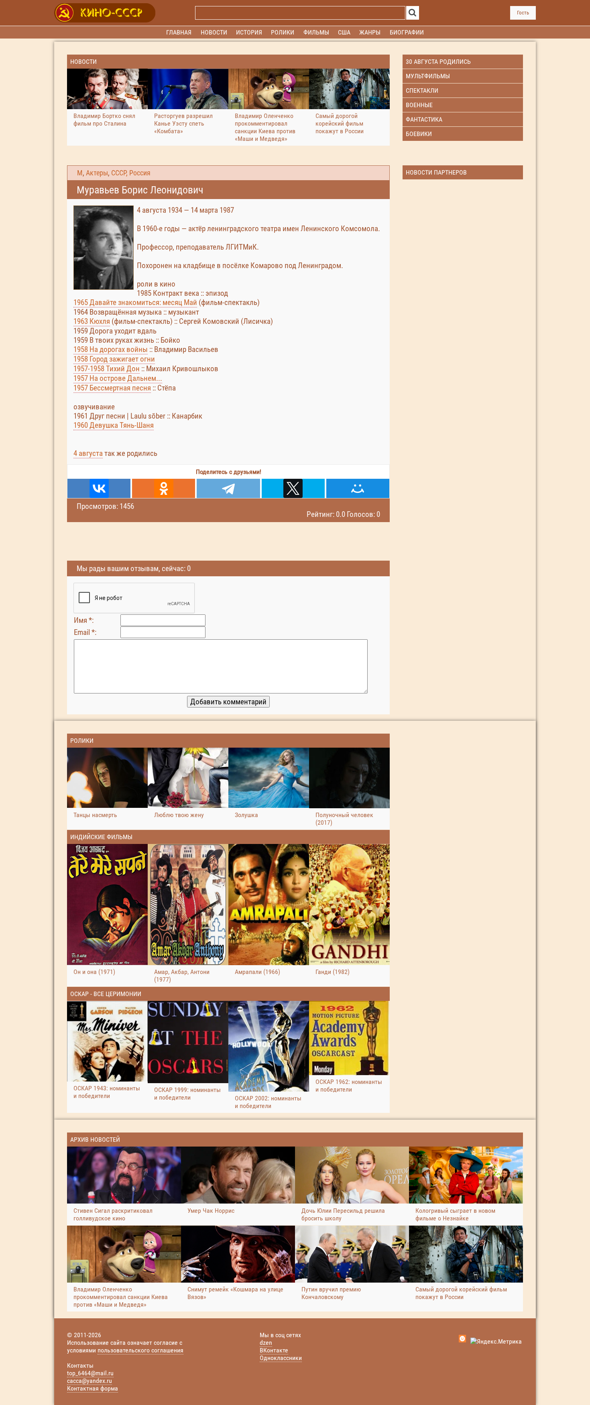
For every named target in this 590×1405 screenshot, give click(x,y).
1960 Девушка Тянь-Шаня (113, 425)
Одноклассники (281, 1358)
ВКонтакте (274, 1350)
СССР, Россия (131, 173)
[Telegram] (228, 488)
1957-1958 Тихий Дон (106, 368)
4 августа (88, 453)
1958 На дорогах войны (110, 349)
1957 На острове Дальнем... (117, 378)
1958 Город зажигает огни (114, 359)
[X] (293, 488)
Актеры (97, 173)
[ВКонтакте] (98, 488)
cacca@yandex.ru (89, 1381)
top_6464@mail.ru (90, 1373)
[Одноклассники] (163, 488)
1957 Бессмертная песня (112, 387)
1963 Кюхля (91, 321)
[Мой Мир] (357, 488)
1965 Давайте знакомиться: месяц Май (135, 302)
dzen (266, 1342)
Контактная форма (92, 1388)
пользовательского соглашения (140, 1350)
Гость (523, 13)
